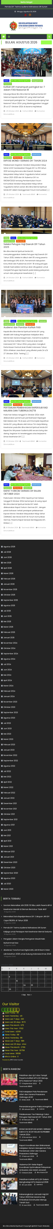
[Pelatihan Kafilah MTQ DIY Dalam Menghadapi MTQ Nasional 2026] (9, 1183)
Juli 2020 (7, 883)
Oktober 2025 (9, 595)
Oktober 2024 (9, 648)
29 (10, 989)
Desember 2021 (10, 803)
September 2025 (11, 600)
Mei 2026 (7, 562)
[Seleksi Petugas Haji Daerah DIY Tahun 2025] (26, 220)
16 (17, 981)
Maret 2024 (8, 685)
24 (24, 985)
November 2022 (10, 755)
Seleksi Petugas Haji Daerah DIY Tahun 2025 (24, 246)
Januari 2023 (9, 750)
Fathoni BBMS (27, 111)
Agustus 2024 (9, 659)
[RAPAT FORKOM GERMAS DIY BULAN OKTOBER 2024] (26, 467)
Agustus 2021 (9, 825)
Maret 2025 (8, 627)
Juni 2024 (8, 669)
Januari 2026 (9, 584)
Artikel (6, 238)
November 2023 (10, 702)
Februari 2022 (9, 792)
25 (32, 985)
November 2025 (10, 589)
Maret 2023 (8, 739)
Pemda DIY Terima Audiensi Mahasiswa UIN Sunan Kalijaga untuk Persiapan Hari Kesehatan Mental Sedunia (28, 929)
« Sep (23, 995)
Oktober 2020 (9, 867)
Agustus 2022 (9, 766)
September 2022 (11, 760)
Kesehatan (36, 154)
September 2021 (10, 819)
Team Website (43, 1226)
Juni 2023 (8, 728)
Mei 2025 (7, 621)
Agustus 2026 (9, 546)
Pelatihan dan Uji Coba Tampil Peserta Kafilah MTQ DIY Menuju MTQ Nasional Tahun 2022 (33, 1078)
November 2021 (10, 809)
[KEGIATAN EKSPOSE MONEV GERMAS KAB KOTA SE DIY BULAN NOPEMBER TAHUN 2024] (9, 1133)
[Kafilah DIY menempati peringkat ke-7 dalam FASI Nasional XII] (26, 62)
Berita (6, 81)
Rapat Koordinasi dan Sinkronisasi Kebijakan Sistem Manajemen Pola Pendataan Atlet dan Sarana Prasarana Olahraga (35, 1149)
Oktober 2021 (9, 814)
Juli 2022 (7, 771)
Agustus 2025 (9, 605)
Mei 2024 (7, 675)
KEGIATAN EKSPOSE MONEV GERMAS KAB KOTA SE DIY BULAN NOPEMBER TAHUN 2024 (35, 1132)
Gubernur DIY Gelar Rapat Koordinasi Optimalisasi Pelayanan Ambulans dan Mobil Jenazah (35, 1167)
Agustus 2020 (9, 878)
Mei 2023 (7, 734)
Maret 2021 (8, 846)
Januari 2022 (9, 798)
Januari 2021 (9, 857)
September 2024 (11, 653)
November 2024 (10, 643)
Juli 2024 (7, 664)
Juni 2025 (8, 616)
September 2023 (11, 712)
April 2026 (8, 568)
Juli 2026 (7, 552)
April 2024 (8, 680)
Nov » (29, 995)
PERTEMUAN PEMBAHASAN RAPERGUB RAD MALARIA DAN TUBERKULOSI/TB (26, 409)
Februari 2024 (9, 691)
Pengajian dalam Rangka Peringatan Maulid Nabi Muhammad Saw (24, 941)
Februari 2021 (9, 851)
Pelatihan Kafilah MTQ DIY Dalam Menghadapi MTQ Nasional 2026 (34, 1180)
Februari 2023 (9, 744)
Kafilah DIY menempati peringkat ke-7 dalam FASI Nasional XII (24, 88)
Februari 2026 (9, 578)
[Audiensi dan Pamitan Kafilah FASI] (26, 303)
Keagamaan (37, 81)
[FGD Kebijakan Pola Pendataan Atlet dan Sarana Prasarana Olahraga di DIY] (9, 1096)
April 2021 (7, 841)
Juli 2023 (7, 723)
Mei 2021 (7, 835)
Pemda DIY (18, 158)
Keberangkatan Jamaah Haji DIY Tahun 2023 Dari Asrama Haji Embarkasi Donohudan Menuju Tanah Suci (34, 1198)
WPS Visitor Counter (16, 1060)
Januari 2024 (9, 696)
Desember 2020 (10, 862)
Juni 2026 (8, 557)
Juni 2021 (7, 830)
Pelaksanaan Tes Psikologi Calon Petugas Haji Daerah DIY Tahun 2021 (35, 1115)
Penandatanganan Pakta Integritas (35, 1106)
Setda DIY (27, 158)
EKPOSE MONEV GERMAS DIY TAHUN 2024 (25, 160)
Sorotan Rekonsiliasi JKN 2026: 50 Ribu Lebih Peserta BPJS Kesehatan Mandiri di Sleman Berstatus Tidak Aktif (28, 907)
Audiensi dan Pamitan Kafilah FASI (22, 327)
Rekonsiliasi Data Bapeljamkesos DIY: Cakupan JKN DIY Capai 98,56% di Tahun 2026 (27, 918)
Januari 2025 (9, 637)
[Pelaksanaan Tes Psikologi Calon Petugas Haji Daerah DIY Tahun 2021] (9, 1118)
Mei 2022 (7, 776)
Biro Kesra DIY (42, 1172)
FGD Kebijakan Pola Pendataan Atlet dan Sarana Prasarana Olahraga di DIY (33, 1094)
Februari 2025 (9, 632)
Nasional (7, 84)
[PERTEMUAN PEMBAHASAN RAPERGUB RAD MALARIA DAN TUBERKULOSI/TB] (26, 383)
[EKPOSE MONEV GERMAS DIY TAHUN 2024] (26, 136)
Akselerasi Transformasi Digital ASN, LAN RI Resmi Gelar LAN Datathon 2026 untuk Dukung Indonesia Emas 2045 (27, 952)
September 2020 (11, 873)
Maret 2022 (8, 787)
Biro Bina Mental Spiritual (20, 81)
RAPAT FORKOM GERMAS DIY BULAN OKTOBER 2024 (22, 492)
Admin (41, 1109)
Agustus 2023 (9, 718)
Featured (42, 321)
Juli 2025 (7, 611)
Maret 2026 (8, 573)
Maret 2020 (8, 889)
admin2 (39, 1184)
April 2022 (8, 782)
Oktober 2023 (9, 707)
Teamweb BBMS (28, 194)
